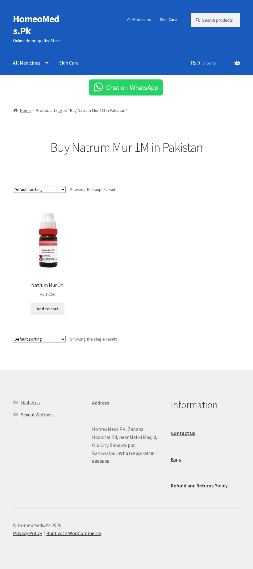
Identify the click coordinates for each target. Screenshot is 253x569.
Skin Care (168, 19)
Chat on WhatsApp (132, 87)
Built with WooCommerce (73, 533)
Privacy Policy (27, 533)
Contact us (183, 433)
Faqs (176, 459)
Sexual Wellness (38, 414)
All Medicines (139, 19)
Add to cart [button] (47, 309)
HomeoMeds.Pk (36, 25)
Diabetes (30, 402)
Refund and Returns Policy (199, 485)
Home (25, 110)
